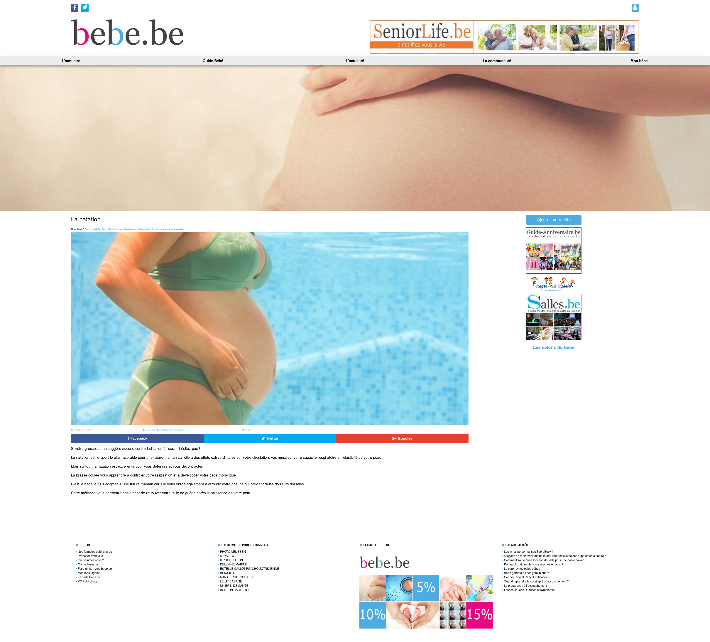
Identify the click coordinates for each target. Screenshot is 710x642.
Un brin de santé (234, 585)
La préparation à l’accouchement (525, 585)
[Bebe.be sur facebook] (74, 7)
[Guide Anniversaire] (553, 272)
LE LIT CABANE (231, 581)
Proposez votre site (90, 556)
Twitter (271, 438)
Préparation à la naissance (170, 429)
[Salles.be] (553, 339)
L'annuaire (71, 60)
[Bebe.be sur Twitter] (85, 7)
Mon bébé (639, 60)
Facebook (138, 438)
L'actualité (355, 60)
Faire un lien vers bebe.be (95, 568)
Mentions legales (89, 573)
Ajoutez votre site (554, 219)
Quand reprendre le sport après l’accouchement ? (536, 581)
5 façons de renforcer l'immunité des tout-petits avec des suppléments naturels (555, 556)
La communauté (497, 60)
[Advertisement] (553, 410)
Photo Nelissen (233, 551)
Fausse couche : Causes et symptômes (529, 590)
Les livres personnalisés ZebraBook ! (528, 551)
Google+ (405, 438)
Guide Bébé (213, 60)
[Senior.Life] (504, 52)
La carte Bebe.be (89, 577)
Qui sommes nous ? (91, 560)
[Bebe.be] (128, 44)
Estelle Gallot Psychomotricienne (249, 568)
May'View (227, 556)
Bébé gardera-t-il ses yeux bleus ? (526, 573)
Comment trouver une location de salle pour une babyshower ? (545, 560)
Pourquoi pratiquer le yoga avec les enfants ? (533, 564)
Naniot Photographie (238, 577)
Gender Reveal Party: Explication (526, 577)
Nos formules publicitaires (95, 551)
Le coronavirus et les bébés (522, 568)
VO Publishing (87, 581)
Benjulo (227, 573)
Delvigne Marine (233, 564)
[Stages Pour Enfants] (553, 290)
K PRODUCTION (231, 560)
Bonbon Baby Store (236, 590)
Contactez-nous (88, 564)
